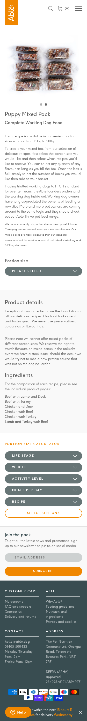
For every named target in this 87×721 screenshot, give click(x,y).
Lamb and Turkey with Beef (26, 422)
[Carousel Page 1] (41, 104)
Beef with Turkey (18, 402)
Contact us (13, 611)
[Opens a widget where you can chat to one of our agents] (18, 713)
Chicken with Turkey (20, 417)
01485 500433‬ (16, 646)
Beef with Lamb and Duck (25, 397)
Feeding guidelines (60, 606)
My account (14, 601)
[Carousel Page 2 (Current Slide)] (46, 104)
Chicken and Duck (19, 407)
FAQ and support (18, 606)
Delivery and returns (20, 616)
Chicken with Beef (19, 412)
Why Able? (54, 601)
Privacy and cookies (61, 621)
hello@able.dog (17, 641)
